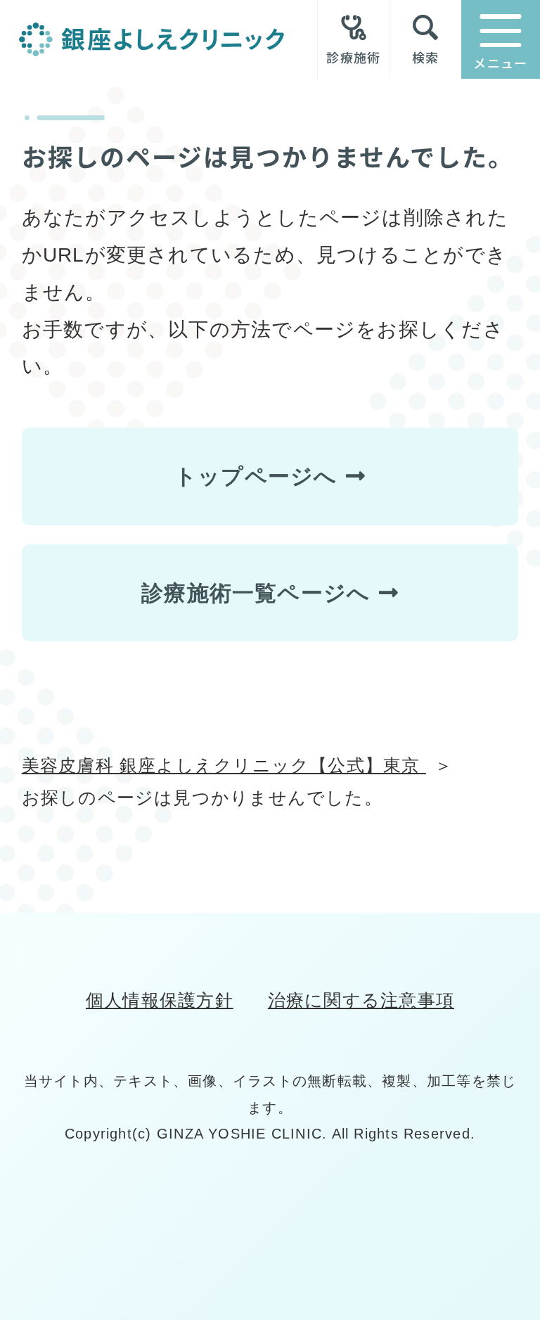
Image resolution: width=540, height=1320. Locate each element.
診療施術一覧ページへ (255, 593)
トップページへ (256, 476)
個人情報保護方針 (159, 1000)
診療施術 (353, 56)
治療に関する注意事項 (361, 1000)
